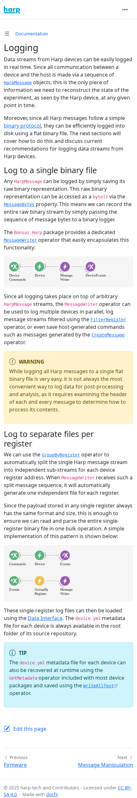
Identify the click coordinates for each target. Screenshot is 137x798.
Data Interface (45, 618)
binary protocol (22, 125)
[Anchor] (102, 170)
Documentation (31, 34)
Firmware (15, 764)
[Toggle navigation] (125, 9)
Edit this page (29, 728)
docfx (52, 794)
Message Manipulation (105, 764)
